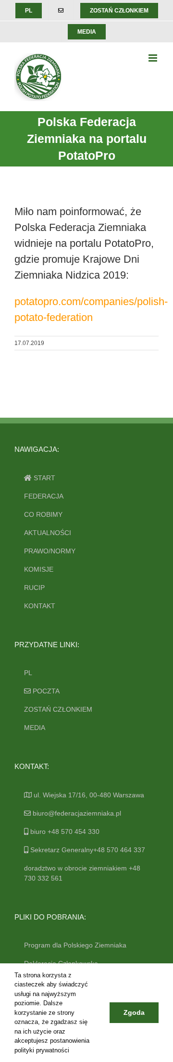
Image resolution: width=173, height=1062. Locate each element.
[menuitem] (28, 10)
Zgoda (134, 1012)
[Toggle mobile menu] (153, 58)
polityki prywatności (41, 1050)
